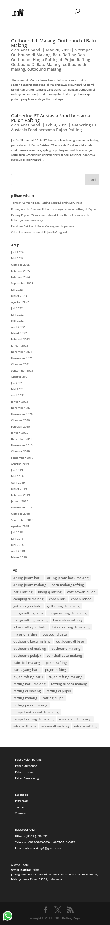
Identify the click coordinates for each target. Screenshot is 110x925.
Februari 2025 (20, 271)
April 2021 (18, 395)
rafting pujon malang (30, 705)
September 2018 (22, 520)
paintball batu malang (64, 655)
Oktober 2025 (20, 265)
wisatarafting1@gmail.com (43, 848)
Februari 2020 (20, 426)
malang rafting (25, 634)
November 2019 (22, 445)
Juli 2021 (17, 383)
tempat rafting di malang (33, 719)
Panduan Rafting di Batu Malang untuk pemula (42, 226)
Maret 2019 (19, 489)
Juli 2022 (17, 308)
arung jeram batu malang (68, 577)
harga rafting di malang (68, 613)
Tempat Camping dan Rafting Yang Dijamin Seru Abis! (47, 203)
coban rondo (81, 598)
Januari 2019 (19, 501)
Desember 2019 (21, 439)
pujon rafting (55, 669)
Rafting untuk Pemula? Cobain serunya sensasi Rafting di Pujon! (54, 209)
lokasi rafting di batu (30, 627)
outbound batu (55, 634)
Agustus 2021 (20, 377)
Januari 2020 (19, 433)
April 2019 (18, 482)
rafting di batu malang (69, 683)
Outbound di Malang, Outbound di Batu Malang (53, 43)
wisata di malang (55, 726)
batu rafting (23, 591)
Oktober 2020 (20, 420)
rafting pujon (53, 698)
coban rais (57, 598)
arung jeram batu (27, 577)
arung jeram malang (29, 584)
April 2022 (18, 327)
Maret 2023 (19, 296)
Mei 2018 (17, 545)
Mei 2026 (17, 258)
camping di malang (28, 598)
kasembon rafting (67, 620)
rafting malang (25, 698)
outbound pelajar (27, 655)
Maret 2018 (19, 557)
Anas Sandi (30, 50)
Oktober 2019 (20, 451)
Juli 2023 (17, 289)
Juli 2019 (17, 470)
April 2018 (18, 551)
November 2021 (22, 358)
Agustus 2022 (20, 302)
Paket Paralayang (27, 778)
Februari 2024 (20, 277)
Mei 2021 (17, 389)
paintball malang (26, 662)
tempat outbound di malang (36, 712)
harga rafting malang (30, 620)
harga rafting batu (28, 613)
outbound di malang (29, 648)
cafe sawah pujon (81, 591)
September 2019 (22, 458)
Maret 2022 (19, 333)
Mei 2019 (17, 476)
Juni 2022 (17, 314)
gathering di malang (63, 606)
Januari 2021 (19, 402)
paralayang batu (26, 669)
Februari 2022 (20, 339)
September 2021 (22, 370)
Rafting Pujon (72, 918)
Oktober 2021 (20, 364)
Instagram (21, 801)
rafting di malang (27, 690)
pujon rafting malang (65, 676)
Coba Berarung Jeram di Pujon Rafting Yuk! (40, 232)
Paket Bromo (24, 772)
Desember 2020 (21, 408)
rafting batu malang (29, 683)
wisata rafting (85, 726)
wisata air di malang (75, 719)
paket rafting (56, 662)
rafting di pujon (58, 690)
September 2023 (22, 283)
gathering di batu (27, 606)
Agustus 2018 (20, 526)
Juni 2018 (17, 538)
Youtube (20, 813)
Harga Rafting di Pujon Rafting (61, 59)
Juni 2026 (17, 252)
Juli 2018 (17, 532)
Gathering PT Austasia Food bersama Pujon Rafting (50, 118)
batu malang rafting (68, 584)
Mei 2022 (17, 321)
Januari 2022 (19, 345)
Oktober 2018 (20, 514)
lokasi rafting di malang (71, 627)
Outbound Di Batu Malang (36, 64)
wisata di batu (24, 726)
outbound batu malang (32, 641)
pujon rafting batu (28, 676)
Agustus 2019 (20, 464)
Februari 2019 (20, 495)
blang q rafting (50, 591)
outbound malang (44, 69)
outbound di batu (70, 641)
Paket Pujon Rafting (28, 759)
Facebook (21, 795)
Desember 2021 (21, 352)
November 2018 (22, 507)
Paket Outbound (26, 766)
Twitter (20, 807)
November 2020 (22, 414)
